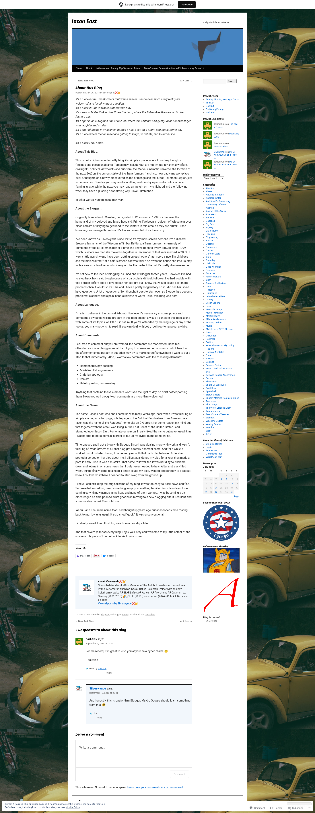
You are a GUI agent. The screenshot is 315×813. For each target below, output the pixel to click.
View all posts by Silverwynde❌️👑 (119, 603)
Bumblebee (211, 247)
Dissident (211, 270)
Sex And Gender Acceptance (220, 375)
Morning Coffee (213, 322)
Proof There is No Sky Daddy (220, 345)
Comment (179, 774)
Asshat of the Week (216, 211)
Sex (208, 372)
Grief (208, 280)
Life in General (213, 303)
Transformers (213, 411)
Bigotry (209, 227)
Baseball (210, 221)
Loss (208, 306)
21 (216, 488)
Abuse (209, 191)
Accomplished (221, 146)
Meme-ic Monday (214, 313)
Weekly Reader (213, 424)
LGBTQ (209, 299)
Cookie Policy (73, 807)
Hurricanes (211, 293)
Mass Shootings (214, 309)
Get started (187, 4)
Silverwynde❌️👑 (111, 92)
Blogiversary (212, 237)
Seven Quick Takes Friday (219, 368)
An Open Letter (213, 198)
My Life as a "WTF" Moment (219, 329)
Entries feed (212, 450)
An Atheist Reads (215, 194)
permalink (150, 614)
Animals (210, 208)
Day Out (210, 106)
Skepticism (211, 381)
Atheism (210, 217)
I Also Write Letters (215, 296)
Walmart (210, 417)
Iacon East (84, 21)
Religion (210, 358)
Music (209, 326)
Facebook (211, 273)
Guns (208, 286)
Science (210, 362)
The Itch (210, 102)
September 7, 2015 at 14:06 (99, 643)
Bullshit (210, 244)
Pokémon (210, 339)
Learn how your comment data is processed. (155, 787)
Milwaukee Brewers (216, 319)
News (209, 332)
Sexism (209, 378)
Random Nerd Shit (215, 352)
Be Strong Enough (215, 109)
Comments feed (214, 453)
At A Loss (186, 80)
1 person (102, 668)
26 (206, 492)
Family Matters (213, 276)
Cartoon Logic (213, 253)
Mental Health (213, 316)
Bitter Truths (212, 231)
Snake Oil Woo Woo (216, 385)
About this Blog (88, 88)
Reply (109, 672)
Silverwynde (97, 688)
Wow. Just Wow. (84, 80)
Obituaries (211, 335)
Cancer (209, 250)
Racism (210, 349)
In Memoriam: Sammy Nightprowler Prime (118, 68)
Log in (209, 447)
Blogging (105, 614)
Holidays (210, 290)
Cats (208, 257)
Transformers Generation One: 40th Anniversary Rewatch (174, 68)
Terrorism (211, 401)
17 (231, 483)
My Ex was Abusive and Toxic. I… (225, 155)
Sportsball (211, 391)
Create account (214, 444)
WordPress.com (214, 457)
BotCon (209, 240)
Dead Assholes (213, 267)
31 (231, 492)
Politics (209, 342)
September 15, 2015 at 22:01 (103, 693)
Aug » (237, 496)
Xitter (208, 434)
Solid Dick (211, 388)
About (89, 68)
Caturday (210, 260)
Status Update (213, 394)
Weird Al (210, 427)
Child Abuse (212, 263)
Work (208, 431)
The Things (211, 404)
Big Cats (210, 224)
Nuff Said (210, 112)
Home (79, 68)
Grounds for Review (216, 283)
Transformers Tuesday (217, 414)
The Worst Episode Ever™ (218, 408)
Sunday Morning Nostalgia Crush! (223, 99)
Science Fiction (213, 365)
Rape (208, 355)
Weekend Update (214, 421)
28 (216, 492)
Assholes (211, 214)
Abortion (210, 188)
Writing (125, 614)
